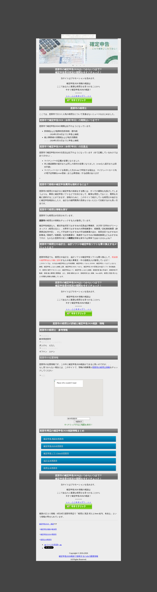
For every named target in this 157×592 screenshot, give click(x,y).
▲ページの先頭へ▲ (53, 545)
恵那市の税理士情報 (101, 367)
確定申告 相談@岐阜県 (48, 529)
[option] (78, 51)
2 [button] (76, 65)
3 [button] (80, 65)
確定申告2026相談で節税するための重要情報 (78, 556)
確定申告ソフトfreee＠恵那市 (56, 453)
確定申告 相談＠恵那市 (54, 439)
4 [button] (84, 65)
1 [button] (73, 65)
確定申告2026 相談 (46, 524)
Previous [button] (37, 51)
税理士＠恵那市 (50, 468)
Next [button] (119, 51)
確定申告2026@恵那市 (48, 534)
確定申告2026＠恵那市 (53, 446)
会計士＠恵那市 (50, 461)
